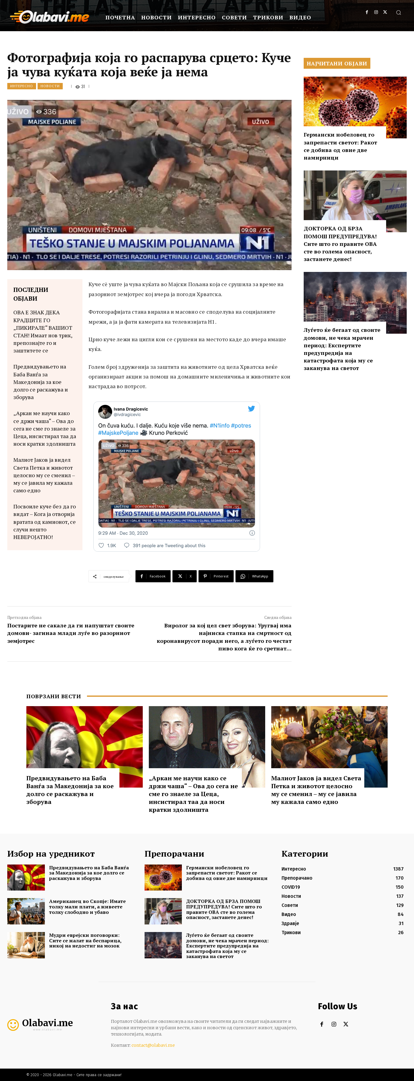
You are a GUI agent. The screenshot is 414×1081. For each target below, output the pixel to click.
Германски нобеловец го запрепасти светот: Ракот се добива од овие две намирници (340, 146)
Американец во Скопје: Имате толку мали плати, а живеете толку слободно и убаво (87, 906)
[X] (385, 12)
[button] (398, 12)
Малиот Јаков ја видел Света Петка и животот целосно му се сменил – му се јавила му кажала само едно (44, 475)
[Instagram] (376, 12)
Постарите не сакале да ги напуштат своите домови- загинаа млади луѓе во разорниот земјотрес (70, 633)
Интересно (21, 86)
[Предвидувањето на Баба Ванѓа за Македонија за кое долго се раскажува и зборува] (84, 747)
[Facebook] (367, 12)
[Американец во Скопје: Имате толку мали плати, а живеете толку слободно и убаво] (26, 911)
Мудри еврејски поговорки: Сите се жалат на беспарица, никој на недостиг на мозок (85, 940)
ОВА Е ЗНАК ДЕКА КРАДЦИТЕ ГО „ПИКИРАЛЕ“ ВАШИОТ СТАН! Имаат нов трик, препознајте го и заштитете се (42, 331)
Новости (50, 86)
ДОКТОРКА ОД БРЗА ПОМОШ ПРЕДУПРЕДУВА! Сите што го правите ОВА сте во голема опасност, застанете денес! (340, 244)
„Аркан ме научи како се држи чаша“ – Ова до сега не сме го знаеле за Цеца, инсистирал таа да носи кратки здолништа (44, 428)
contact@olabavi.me (153, 1045)
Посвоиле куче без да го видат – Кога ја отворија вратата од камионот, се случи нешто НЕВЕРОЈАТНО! (44, 521)
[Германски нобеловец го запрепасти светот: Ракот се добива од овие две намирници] (355, 107)
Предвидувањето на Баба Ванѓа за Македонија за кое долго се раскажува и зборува (40, 382)
